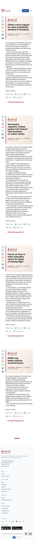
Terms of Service (5, 506)
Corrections (4, 491)
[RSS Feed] (23, 521)
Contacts (3, 487)
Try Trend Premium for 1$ (16, 102)
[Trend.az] (6, 10)
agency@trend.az (5, 466)
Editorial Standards (6, 489)
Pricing (3, 497)
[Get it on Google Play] (17, 528)
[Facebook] (6, 521)
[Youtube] (13, 521)
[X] (9, 521)
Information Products (6, 500)
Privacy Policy (4, 508)
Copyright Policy (5, 510)
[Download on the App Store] (6, 528)
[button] (2, 17)
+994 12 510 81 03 (5, 464)
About (2, 482)
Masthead (3, 484)
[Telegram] (16, 521)
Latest (2, 473)
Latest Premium (5, 476)
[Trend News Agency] (5, 452)
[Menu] (31, 10)
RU (20, 537)
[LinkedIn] (20, 521)
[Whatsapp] (2, 521)
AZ (17, 537)
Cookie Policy (4, 513)
